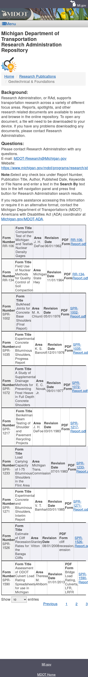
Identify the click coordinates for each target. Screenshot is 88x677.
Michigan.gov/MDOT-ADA (22, 218)
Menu (11, 23)
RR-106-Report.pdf (78, 241)
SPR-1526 (6, 545)
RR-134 (8, 279)
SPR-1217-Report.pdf (78, 426)
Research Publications (37, 76)
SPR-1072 (6, 390)
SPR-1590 (6, 581)
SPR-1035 (6, 352)
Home (9, 76)
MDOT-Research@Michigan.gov (40, 158)
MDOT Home (46, 674)
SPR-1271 (6, 509)
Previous (50, 603)
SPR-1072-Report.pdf (80, 386)
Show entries (20, 599)
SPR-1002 (6, 316)
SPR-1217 (6, 430)
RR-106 (8, 245)
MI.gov (81, 5)
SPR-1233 (6, 471)
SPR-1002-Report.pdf (78, 312)
